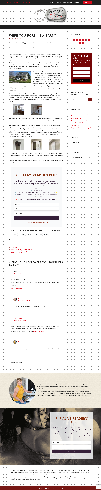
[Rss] (83, 43)
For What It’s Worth (17, 288)
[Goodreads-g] (86, 40)
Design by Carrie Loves (68, 487)
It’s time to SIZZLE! (76, 125)
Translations (50, 27)
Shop (78, 27)
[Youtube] (83, 40)
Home (23, 27)
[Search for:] (79, 99)
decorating (24, 249)
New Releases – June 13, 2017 (18, 252)
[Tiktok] (80, 40)
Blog (60, 27)
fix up (28, 249)
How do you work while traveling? (19, 251)
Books (39, 27)
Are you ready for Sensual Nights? (81, 128)
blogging (13, 249)
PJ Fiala (19, 298)
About (30, 27)
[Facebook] (74, 40)
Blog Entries (14, 247)
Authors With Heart (77, 118)
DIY (32, 249)
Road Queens (69, 27)
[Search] (90, 99)
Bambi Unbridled (18, 318)
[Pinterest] (77, 40)
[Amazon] (80, 43)
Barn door (18, 249)
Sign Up (81, 80)
